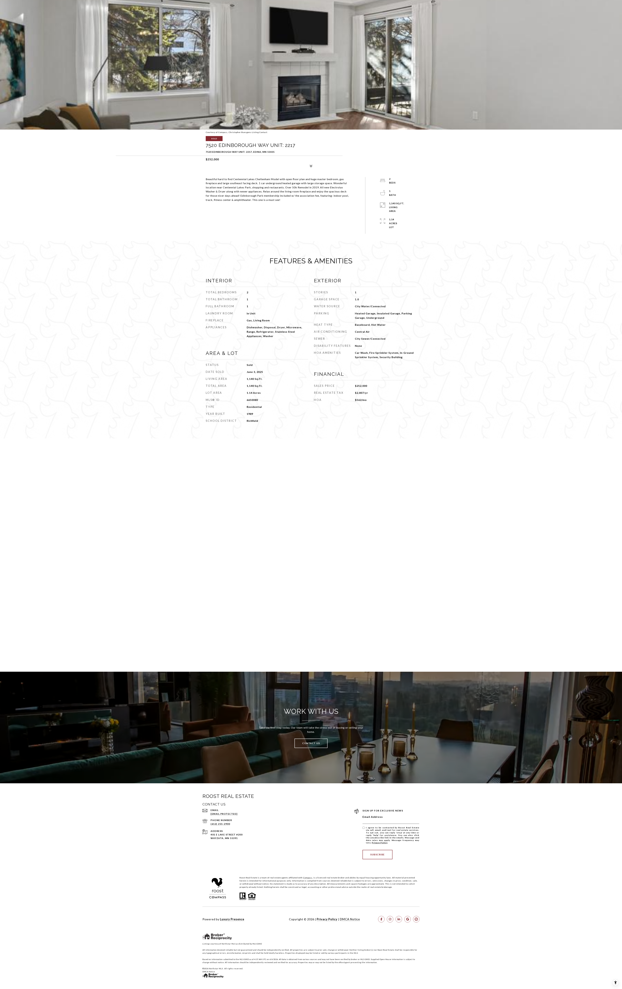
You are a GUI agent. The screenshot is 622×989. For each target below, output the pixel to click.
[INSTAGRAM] (390, 919)
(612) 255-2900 (220, 823)
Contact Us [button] (311, 743)
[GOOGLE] (407, 919)
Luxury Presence (232, 919)
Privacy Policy (379, 842)
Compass (307, 877)
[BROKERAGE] (416, 919)
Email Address (373, 816)
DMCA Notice (350, 919)
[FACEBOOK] (381, 919)
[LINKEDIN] (399, 919)
